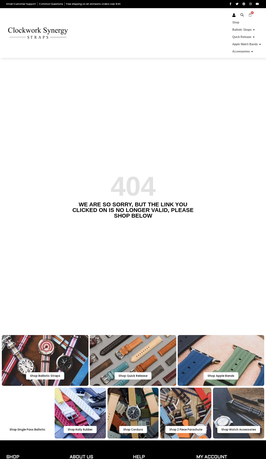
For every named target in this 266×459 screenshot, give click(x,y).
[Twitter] (237, 3)
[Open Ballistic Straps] (253, 30)
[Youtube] (257, 3)
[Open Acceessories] (252, 51)
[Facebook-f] (230, 3)
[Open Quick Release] (253, 37)
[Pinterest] (243, 3)
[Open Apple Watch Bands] (260, 44)
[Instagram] (250, 3)
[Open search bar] (242, 15)
